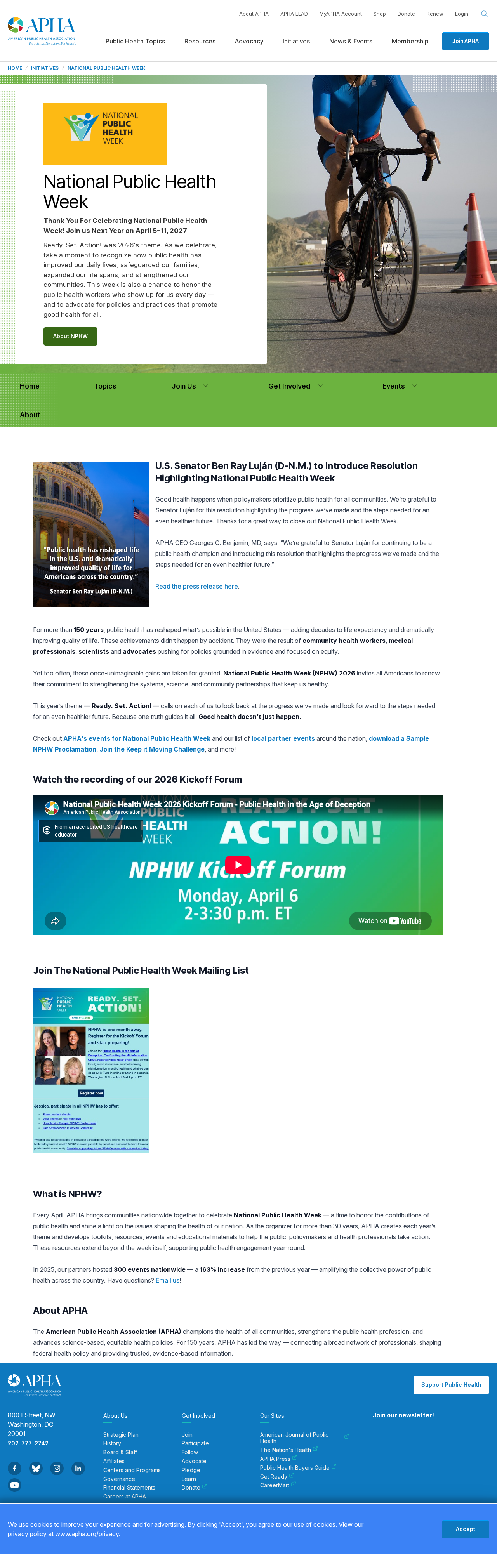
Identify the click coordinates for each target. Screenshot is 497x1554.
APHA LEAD (294, 13)
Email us (167, 1280)
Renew (435, 13)
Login (461, 13)
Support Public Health (451, 1384)
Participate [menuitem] (195, 1443)
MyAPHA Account (341, 13)
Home (15, 68)
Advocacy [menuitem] (249, 41)
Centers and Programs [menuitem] (132, 1470)
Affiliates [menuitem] (114, 1461)
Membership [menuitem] (410, 41)
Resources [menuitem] (199, 41)
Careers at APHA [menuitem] (124, 1496)
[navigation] (29, 386)
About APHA (254, 13)
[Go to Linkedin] (78, 1468)
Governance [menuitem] (119, 1479)
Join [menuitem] (187, 1435)
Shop (380, 13)
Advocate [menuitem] (194, 1461)
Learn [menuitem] (189, 1479)
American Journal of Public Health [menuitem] (294, 1438)
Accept (465, 1529)
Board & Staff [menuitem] (120, 1452)
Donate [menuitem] (191, 1488)
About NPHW (70, 336)
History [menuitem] (112, 1443)
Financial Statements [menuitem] (129, 1488)
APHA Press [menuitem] (275, 1459)
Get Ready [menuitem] (273, 1477)
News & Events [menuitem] (350, 41)
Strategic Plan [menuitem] (121, 1435)
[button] (206, 386)
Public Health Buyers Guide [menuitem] (295, 1468)
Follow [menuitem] (190, 1452)
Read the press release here (196, 586)
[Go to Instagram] (57, 1468)
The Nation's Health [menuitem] (285, 1450)
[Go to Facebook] (14, 1468)
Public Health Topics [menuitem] (135, 41)
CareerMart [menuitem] (274, 1485)
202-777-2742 (28, 1443)
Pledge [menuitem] (191, 1470)
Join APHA (465, 41)
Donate (406, 13)
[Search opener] (484, 14)
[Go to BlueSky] (36, 1468)
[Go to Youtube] (14, 1485)
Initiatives (45, 68)
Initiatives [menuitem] (296, 41)
